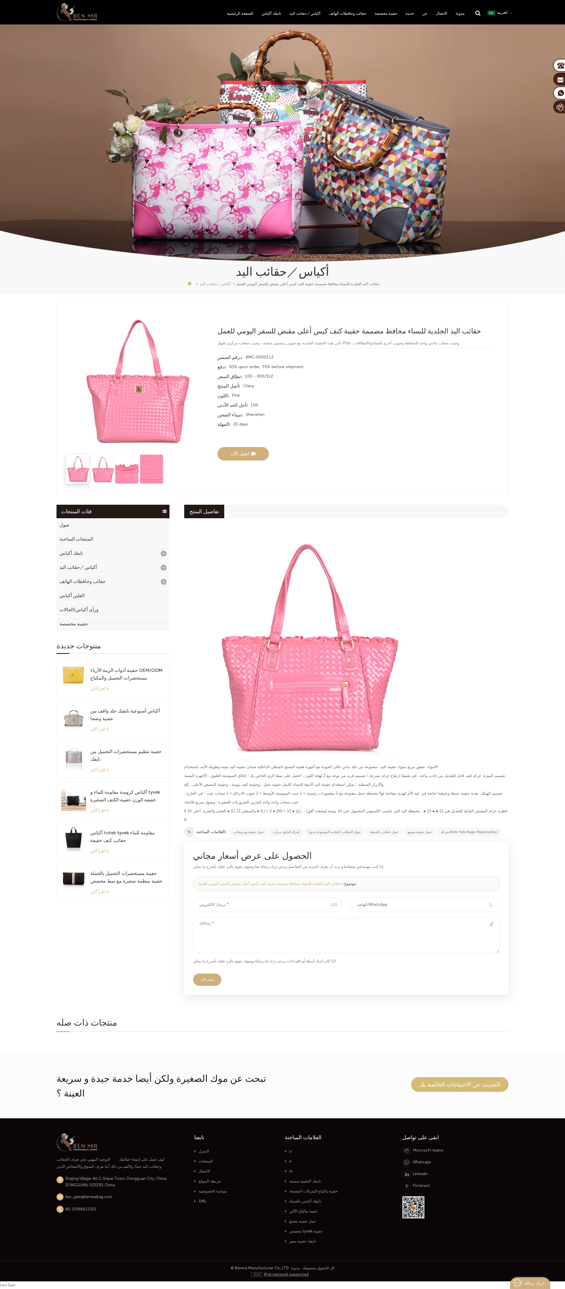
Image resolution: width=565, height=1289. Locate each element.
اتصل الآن (240, 453)
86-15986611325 (81, 1209)
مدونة (460, 13)
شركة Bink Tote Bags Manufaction (469, 832)
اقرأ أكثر (97, 688)
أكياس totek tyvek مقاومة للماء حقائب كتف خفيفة (122, 836)
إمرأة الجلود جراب (286, 832)
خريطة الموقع (210, 1181)
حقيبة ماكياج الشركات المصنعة (313, 1191)
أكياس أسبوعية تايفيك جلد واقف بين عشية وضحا (125, 714)
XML (202, 1201)
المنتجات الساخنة (76, 539)
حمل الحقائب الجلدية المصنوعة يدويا (334, 832)
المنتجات (206, 1161)
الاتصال (441, 13)
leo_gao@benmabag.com (88, 1197)
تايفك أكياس (271, 13)
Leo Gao (7, 1285)
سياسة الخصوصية (213, 1191)
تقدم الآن (207, 980)
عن (425, 13)
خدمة (410, 13)
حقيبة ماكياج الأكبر (303, 1211)
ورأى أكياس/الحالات (79, 609)
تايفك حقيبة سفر (302, 1241)
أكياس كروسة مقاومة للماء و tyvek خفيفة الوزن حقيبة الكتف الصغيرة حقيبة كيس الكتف (125, 796)
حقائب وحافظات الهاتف (347, 13)
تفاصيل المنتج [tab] (204, 511)
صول (64, 525)
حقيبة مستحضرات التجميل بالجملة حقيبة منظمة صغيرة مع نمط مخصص (126, 877)
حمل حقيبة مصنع (420, 832)
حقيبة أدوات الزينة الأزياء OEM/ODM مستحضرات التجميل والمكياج (126, 674)
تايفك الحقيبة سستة (305, 1181)
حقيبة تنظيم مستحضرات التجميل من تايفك (126, 755)
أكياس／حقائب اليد (305, 13)
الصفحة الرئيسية (240, 13)
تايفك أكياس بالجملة (305, 1201)
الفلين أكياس (71, 595)
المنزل (204, 1151)
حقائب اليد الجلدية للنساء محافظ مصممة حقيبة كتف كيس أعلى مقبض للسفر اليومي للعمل (269, 883)
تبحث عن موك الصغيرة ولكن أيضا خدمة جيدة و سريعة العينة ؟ (161, 1086)
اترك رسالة (534, 1283)
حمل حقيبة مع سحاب (248, 832)
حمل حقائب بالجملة (384, 832)
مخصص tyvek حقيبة (306, 1231)
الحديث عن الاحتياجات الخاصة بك (459, 1084)
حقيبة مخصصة (386, 13)
